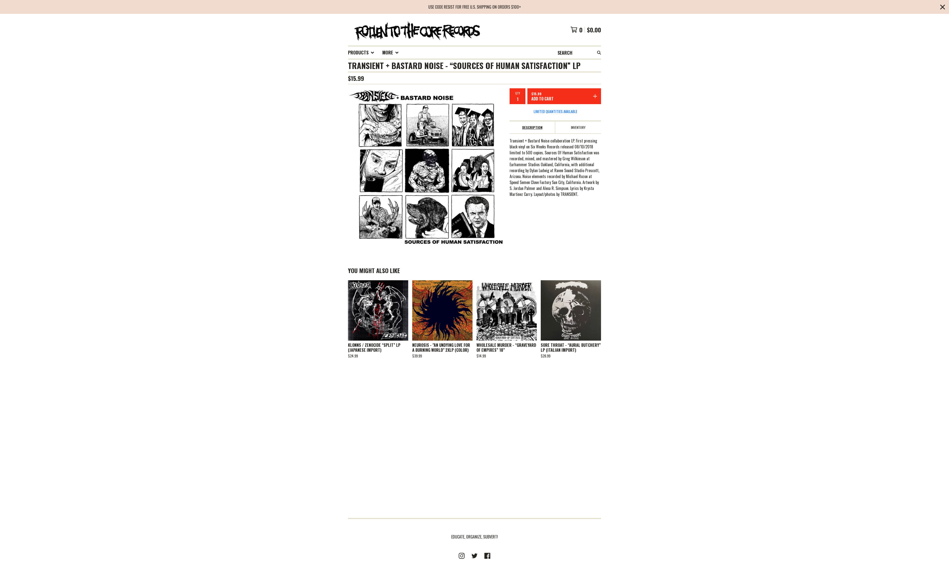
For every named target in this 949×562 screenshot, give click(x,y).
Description (532, 127)
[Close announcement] (942, 7)
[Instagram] (461, 556)
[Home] (416, 30)
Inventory (578, 127)
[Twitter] (474, 556)
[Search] (599, 53)
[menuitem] (361, 53)
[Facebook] (487, 556)
